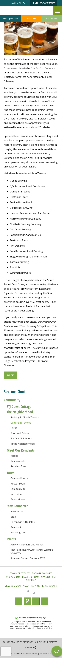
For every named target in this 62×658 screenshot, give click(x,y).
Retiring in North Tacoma (25, 417)
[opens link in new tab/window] (28, 595)
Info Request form (10, 18)
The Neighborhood (20, 411)
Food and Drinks (20, 433)
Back (10, 375)
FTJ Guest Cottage (19, 406)
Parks (14, 428)
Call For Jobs (51, 18)
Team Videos (18, 499)
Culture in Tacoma (21, 422)
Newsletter (17, 511)
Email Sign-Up (18, 532)
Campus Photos (19, 478)
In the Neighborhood (23, 443)
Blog (13, 516)
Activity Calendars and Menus (27, 544)
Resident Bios (18, 466)
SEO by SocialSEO (49, 653)
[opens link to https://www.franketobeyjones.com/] (20, 13)
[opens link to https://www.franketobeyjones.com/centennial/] (45, 15)
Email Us (27, 577)
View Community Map (17, 585)
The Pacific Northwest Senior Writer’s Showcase (32, 551)
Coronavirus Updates (23, 522)
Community (12, 399)
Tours (10, 472)
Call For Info (31, 18)
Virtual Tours (18, 483)
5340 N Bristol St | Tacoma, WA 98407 (31, 573)
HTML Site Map (42, 577)
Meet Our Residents (21, 450)
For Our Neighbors (21, 438)
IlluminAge (30, 653)
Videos (14, 455)
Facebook (16, 527)
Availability (18, 3)
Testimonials (18, 461)
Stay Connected (17, 505)
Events (11, 538)
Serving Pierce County (44, 585)
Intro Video (17, 494)
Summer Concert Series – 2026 (28, 558)
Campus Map (18, 489)
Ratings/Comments (44, 3)
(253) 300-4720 (13, 577)
